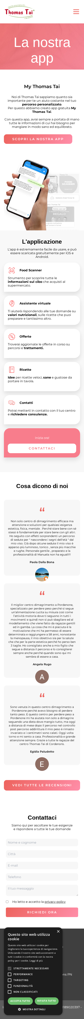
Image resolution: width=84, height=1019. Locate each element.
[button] (33, 1009)
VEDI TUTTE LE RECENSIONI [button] (42, 785)
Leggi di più (36, 960)
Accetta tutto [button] (20, 1001)
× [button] (58, 931)
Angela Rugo (42, 664)
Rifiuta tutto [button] (46, 1000)
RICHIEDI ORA (42, 912)
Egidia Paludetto (42, 751)
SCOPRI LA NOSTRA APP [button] (38, 139)
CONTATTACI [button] (42, 448)
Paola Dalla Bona (42, 562)
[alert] (33, 971)
